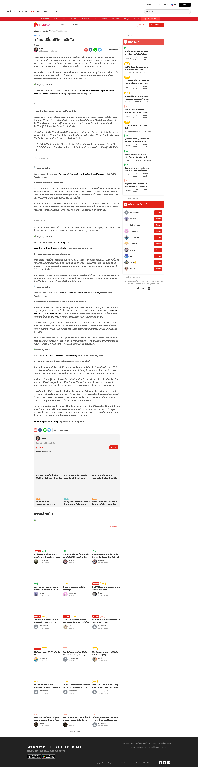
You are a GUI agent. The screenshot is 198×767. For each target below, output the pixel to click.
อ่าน (32, 11)
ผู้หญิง (126, 18)
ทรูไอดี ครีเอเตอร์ (150, 18)
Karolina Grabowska (44, 248)
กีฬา (55, 18)
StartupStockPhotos (80, 173)
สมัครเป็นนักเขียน (156, 24)
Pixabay (84, 90)
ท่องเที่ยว (115, 18)
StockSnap (39, 421)
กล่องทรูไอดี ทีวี (163, 4)
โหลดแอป (149, 4)
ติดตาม (113, 447)
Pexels (59, 355)
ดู (15, 11)
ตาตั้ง (46, 11)
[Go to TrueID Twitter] (143, 288)
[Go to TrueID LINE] (149, 288)
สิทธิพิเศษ (23, 11)
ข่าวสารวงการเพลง (90, 18)
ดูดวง (136, 18)
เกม (38, 11)
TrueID (14, 5)
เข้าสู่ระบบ (184, 4)
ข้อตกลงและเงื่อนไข (131, 281)
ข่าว (63, 18)
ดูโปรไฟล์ (39, 447)
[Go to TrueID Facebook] (138, 288)
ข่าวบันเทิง (73, 18)
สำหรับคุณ (45, 18)
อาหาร (104, 18)
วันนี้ (9, 11)
